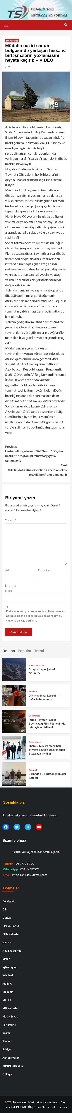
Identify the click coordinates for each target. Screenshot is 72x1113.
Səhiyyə (7, 1049)
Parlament (9, 1024)
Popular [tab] (24, 651)
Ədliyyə (7, 1074)
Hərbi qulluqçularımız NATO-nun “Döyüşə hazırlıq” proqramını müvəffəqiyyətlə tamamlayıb (34, 453)
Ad (8, 570)
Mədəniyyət (34, 716)
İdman (6, 958)
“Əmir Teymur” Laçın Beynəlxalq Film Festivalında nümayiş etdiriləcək (47, 723)
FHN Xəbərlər (11, 934)
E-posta (44, 570)
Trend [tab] (39, 651)
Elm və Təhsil (10, 925)
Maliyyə (7, 983)
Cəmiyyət (8, 901)
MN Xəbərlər (12, 41)
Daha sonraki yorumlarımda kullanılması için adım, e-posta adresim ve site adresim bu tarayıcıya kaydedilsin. (36, 615)
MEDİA (6, 1000)
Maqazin (7, 991)
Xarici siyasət (35, 742)
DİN (4, 909)
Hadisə (6, 942)
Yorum (10, 520)
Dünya (6, 917)
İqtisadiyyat (10, 967)
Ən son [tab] (8, 651)
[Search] (65, 25)
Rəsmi (6, 1033)
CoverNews (41, 1107)
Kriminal (33, 692)
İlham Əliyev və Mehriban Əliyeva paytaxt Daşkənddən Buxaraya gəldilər (47, 749)
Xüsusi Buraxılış (36, 666)
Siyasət (7, 1041)
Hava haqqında (11, 950)
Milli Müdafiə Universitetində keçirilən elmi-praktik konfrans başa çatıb (37, 470)
